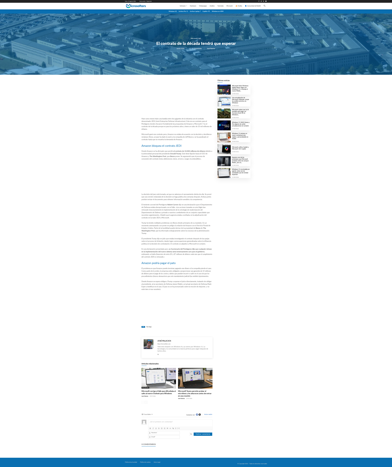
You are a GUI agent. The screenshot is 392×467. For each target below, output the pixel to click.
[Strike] (158, 428)
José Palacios (211, 48)
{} (176, 428)
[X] (263, 1)
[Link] (173, 428)
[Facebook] (259, 1)
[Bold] (150, 428)
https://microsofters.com (163, 344)
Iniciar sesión (208, 414)
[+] (179, 428)
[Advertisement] (177, 101)
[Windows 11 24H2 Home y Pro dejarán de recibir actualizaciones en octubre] (224, 125)
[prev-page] (142, 402)
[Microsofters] (140, 6)
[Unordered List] (164, 428)
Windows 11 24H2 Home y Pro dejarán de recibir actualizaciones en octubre (240, 124)
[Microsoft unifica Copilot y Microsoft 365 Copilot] (224, 149)
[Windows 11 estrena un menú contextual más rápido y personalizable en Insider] (224, 137)
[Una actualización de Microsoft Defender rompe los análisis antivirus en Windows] (224, 101)
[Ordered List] (161, 428)
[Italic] (153, 428)
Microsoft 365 (196, 38)
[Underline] (156, 428)
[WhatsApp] (184, 82)
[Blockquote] (167, 428)
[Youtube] (266, 1)
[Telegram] (193, 82)
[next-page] (146, 402)
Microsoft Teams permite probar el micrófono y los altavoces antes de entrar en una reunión (195, 393)
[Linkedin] (189, 82)
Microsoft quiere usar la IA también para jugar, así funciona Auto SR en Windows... (240, 112)
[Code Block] (170, 428)
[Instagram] (261, 1)
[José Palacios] (149, 347)
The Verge (148, 326)
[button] (264, 6)
